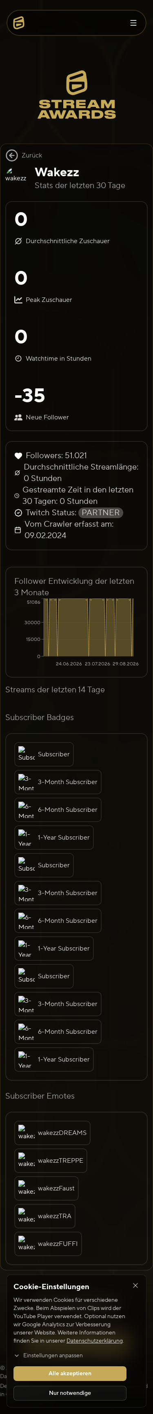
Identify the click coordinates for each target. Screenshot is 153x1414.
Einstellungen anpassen (53, 1355)
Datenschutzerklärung (95, 1341)
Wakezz (57, 172)
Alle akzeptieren (70, 1373)
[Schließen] (135, 1285)
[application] (76, 633)
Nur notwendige (70, 1393)
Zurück (32, 155)
